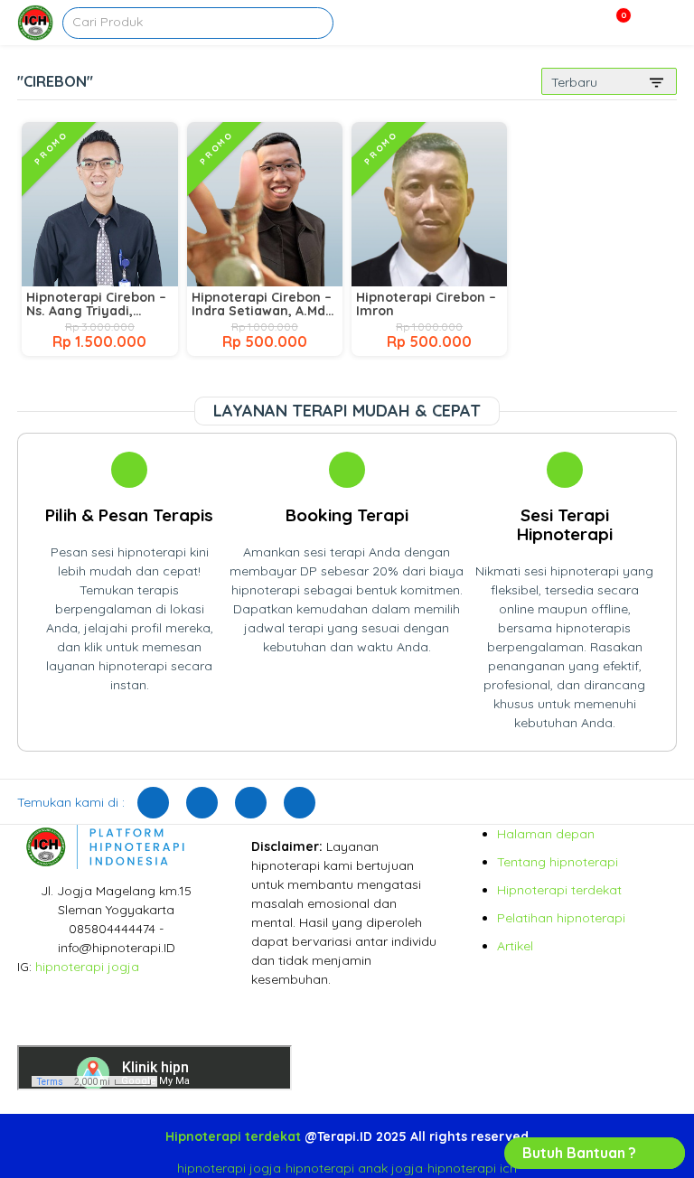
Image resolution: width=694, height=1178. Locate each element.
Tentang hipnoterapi (557, 862)
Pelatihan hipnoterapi (561, 918)
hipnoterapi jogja (87, 966)
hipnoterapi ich (472, 1168)
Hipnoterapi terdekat (559, 890)
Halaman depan (546, 834)
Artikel (515, 946)
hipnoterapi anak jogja (354, 1168)
